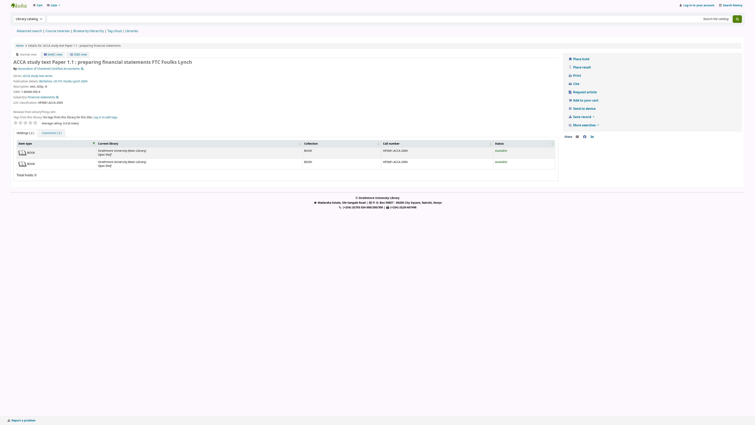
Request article (584, 92)
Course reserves (58, 31)
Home (20, 46)
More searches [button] (584, 125)
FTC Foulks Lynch (69, 81)
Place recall (581, 67)
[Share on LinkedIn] (592, 137)
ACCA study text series (37, 76)
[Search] (737, 19)
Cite (575, 84)
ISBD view (80, 55)
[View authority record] (82, 69)
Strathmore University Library (21, 5)
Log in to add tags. (105, 117)
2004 (84, 81)
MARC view (54, 55)
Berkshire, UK (48, 81)
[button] (37, 5)
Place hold (580, 59)
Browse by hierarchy (88, 31)
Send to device (584, 108)
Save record (582, 117)
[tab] (52, 133)
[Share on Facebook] (584, 137)
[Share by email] (577, 137)
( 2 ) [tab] (25, 133)
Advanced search (29, 31)
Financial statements (41, 97)
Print (576, 75)
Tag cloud (114, 31)
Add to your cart (585, 100)
